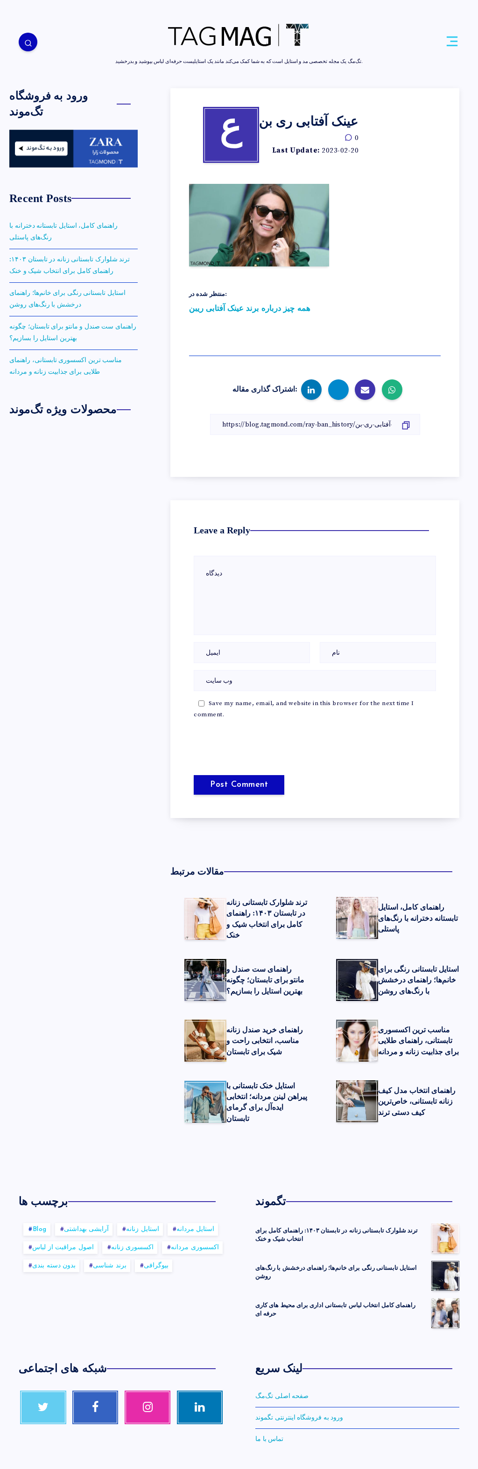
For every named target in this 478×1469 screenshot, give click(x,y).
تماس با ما (269, 1439)
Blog (40, 1229)
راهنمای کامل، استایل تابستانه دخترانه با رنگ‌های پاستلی (418, 917)
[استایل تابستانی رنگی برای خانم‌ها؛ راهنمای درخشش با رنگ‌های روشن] (445, 1276)
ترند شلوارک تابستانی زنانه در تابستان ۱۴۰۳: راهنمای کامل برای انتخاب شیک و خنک (69, 265)
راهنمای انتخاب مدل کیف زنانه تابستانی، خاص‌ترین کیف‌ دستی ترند (417, 1101)
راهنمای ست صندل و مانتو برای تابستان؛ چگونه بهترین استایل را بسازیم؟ (265, 979)
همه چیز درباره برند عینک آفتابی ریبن (249, 308)
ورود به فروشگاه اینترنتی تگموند (299, 1417)
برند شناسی (110, 1265)
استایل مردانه (195, 1229)
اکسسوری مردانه (195, 1247)
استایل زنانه (142, 1229)
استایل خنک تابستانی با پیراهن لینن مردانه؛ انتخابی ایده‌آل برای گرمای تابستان (266, 1102)
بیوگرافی (156, 1265)
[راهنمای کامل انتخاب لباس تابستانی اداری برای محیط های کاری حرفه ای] (445, 1313)
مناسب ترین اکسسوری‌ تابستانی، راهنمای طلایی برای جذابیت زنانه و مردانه (418, 1040)
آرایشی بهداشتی (86, 1229)
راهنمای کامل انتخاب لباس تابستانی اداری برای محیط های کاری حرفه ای (335, 1309)
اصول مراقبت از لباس (63, 1247)
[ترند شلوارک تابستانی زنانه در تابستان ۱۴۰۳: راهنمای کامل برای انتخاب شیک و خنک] (445, 1238)
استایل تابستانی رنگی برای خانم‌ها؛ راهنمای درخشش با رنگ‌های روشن (418, 979)
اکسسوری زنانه (132, 1247)
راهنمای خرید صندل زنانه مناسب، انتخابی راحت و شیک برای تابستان (264, 1040)
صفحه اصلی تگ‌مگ (282, 1396)
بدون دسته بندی (54, 1265)
